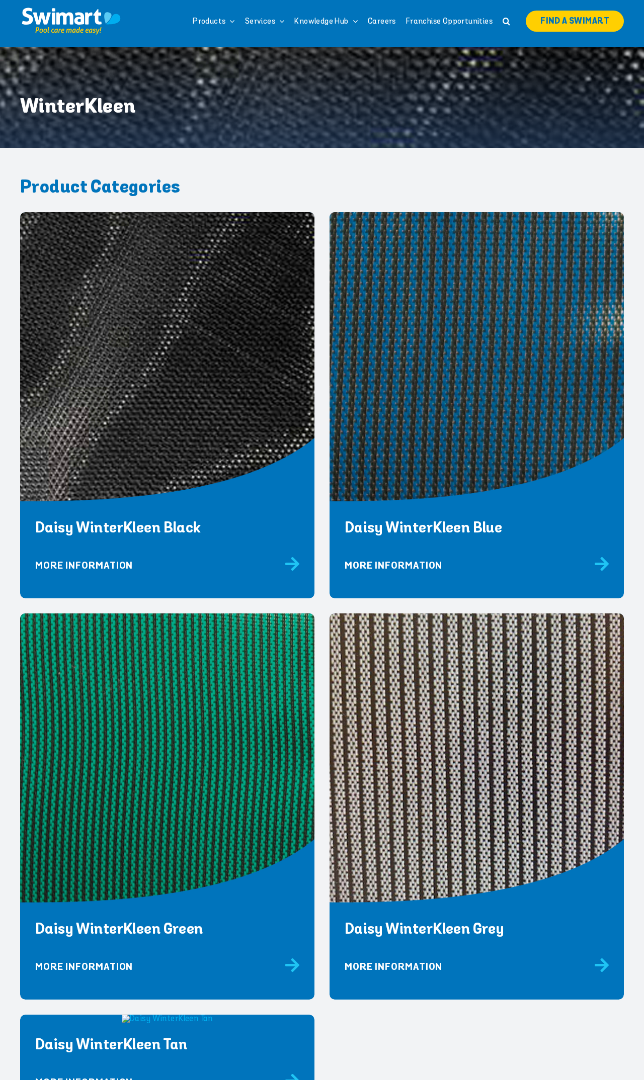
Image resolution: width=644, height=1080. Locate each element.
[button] (506, 21)
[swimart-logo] (71, 10)
